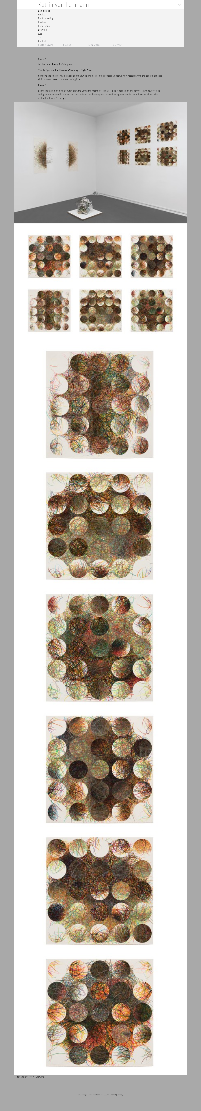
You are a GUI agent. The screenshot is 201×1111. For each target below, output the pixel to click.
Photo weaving (45, 44)
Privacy (120, 1094)
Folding (67, 44)
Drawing (117, 44)
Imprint (113, 1094)
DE (179, 5)
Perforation (94, 44)
